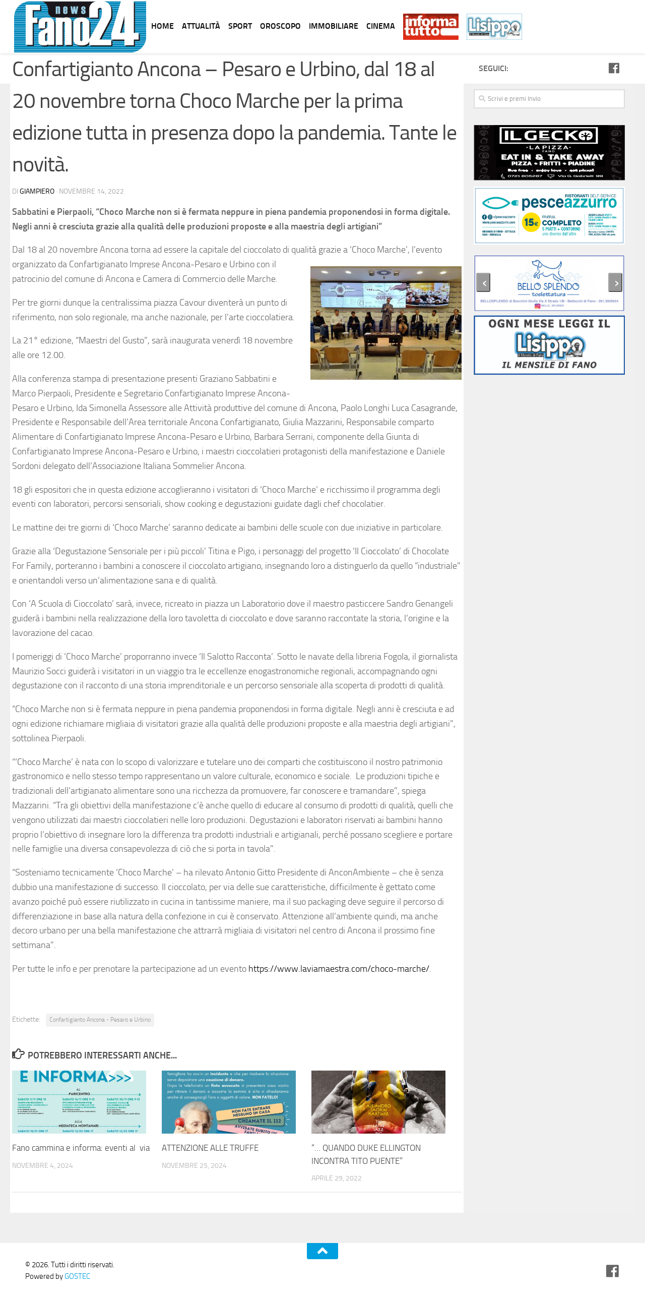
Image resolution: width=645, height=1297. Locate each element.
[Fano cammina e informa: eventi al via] (86, 1102)
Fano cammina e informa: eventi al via (81, 1148)
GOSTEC (76, 1276)
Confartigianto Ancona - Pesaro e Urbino (100, 1019)
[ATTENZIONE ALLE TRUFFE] (236, 1102)
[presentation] (483, 282)
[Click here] (549, 217)
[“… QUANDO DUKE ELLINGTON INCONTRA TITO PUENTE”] (386, 1102)
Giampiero (37, 191)
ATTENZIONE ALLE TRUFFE (210, 1148)
